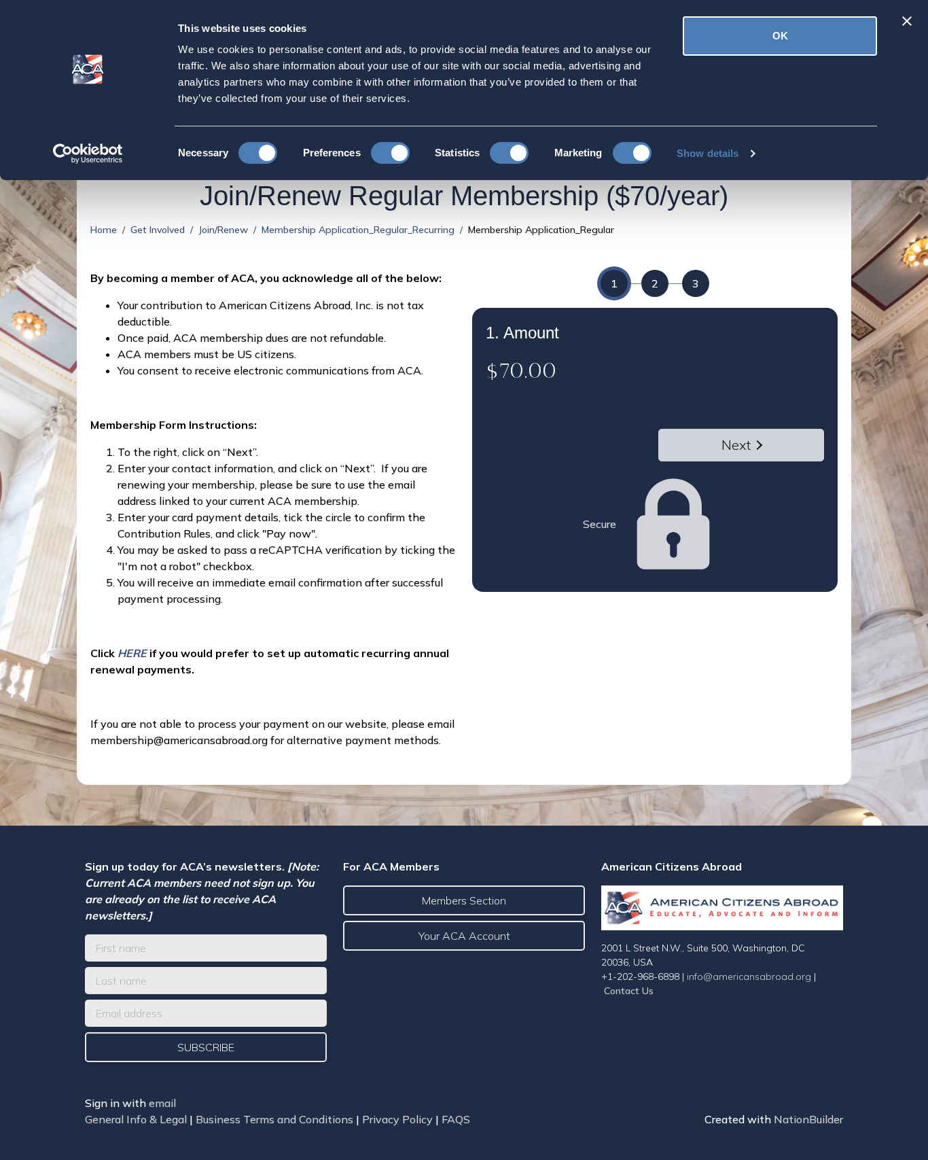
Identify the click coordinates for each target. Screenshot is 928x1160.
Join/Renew (223, 230)
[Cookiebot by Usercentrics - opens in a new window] (88, 153)
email (162, 1103)
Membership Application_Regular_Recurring (358, 230)
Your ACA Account (464, 936)
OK (780, 35)
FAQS (456, 1119)
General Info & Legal (136, 1119)
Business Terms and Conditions (274, 1119)
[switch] (390, 153)
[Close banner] (907, 21)
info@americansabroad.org (749, 976)
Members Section (464, 900)
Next (736, 444)
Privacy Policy (397, 1119)
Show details (707, 153)
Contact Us (629, 991)
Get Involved (157, 230)
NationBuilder (808, 1119)
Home (103, 230)
